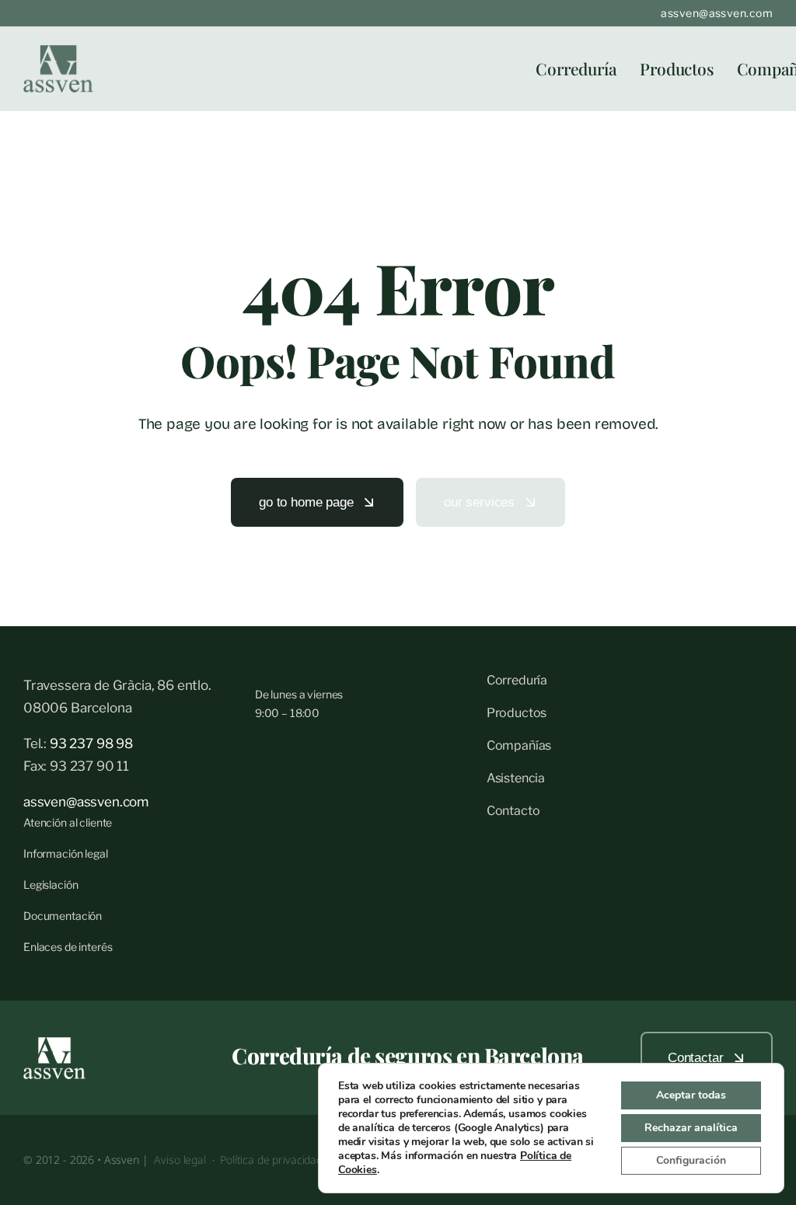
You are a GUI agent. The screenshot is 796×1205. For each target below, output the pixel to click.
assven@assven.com (717, 12)
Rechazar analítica (691, 1127)
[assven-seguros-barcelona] (58, 51)
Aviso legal (179, 1159)
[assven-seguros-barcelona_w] (54, 1043)
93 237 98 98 (90, 743)
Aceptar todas (691, 1095)
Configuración (691, 1160)
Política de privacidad (273, 1159)
